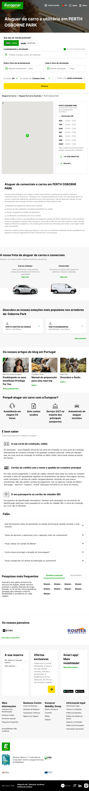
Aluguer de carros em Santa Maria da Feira (47, 589)
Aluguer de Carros (9, 96)
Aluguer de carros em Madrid (58, 584)
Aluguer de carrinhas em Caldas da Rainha (47, 593)
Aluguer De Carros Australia (30, 96)
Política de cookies (24, 787)
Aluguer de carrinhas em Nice (68, 589)
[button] (27, 136)
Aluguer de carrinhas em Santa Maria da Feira (79, 589)
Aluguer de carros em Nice (58, 589)
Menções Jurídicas (36, 784)
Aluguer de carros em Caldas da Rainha (79, 584)
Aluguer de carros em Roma (47, 584)
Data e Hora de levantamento (17, 63)
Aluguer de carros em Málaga (68, 584)
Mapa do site (22, 784)
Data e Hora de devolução (57, 63)
